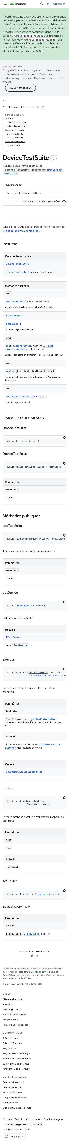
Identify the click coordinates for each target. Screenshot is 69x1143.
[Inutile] (42, 107)
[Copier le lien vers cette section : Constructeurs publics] (47, 418)
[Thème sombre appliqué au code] (64, 437)
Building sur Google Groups (16, 1063)
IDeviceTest (54, 169)
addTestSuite (14, 301)
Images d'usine (10, 1019)
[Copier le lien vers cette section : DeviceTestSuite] (30, 428)
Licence (8, 1124)
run (8, 345)
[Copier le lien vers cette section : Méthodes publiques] (43, 516)
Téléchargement (11, 1009)
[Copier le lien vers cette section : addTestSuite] (25, 526)
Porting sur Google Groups (16, 1068)
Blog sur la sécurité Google (16, 1053)
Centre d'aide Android (14, 1082)
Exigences (8, 1004)
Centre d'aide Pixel (12, 1087)
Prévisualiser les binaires (14, 1014)
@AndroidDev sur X (12, 1043)
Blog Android (9, 1048)
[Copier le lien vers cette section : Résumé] (20, 244)
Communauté (33, 1119)
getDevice (12, 323)
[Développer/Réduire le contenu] (23, 115)
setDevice (12, 396)
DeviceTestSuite (16, 263)
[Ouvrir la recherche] (42, 4)
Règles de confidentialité (29, 1124)
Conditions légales (53, 1119)
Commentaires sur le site (17, 1129)
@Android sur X (10, 1038)
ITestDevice (13, 315)
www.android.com (12, 1092)
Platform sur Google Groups (17, 1058)
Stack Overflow (10, 1102)
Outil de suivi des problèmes (17, 1107)
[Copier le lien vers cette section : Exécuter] (19, 660)
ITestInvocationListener (29, 347)
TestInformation (21, 345)
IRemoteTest (10, 173)
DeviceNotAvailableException (24, 771)
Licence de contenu (40, 972)
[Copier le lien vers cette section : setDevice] (21, 881)
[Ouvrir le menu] (5, 4)
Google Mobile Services (14, 1097)
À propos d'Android (13, 1119)
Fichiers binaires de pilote (15, 1024)
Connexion (59, 3)
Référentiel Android (13, 999)
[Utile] (38, 107)
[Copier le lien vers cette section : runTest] (17, 788)
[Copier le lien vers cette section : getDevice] (21, 593)
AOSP (5, 100)
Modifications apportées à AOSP (22, 51)
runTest (11, 371)
